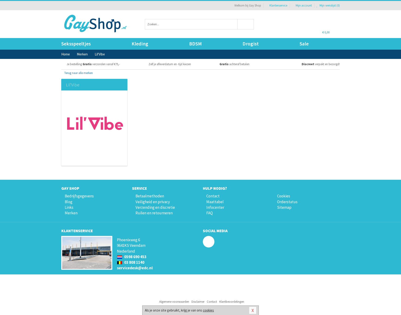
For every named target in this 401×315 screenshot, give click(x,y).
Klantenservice (278, 5)
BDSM (195, 44)
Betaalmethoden (150, 196)
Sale (304, 44)
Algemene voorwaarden (174, 302)
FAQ (209, 212)
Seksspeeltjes (76, 44)
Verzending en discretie (155, 207)
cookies (208, 310)
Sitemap (284, 207)
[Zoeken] (246, 24)
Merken (71, 212)
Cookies (283, 196)
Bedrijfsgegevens (79, 196)
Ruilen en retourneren (154, 212)
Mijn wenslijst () (329, 5)
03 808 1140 (133, 262)
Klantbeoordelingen (231, 302)
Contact (213, 196)
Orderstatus (287, 201)
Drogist (251, 44)
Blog (68, 201)
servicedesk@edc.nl (135, 267)
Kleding (140, 44)
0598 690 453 (134, 256)
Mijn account (304, 5)
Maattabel (215, 201)
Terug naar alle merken (78, 73)
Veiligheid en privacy (153, 201)
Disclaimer (197, 302)
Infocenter (215, 207)
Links (69, 207)
